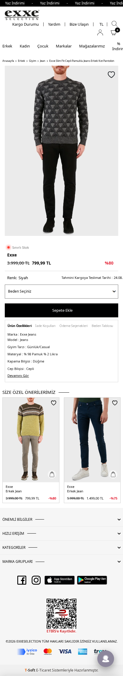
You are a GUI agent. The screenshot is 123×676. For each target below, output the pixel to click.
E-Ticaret (43, 670)
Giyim (32, 61)
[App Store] (59, 582)
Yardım (54, 24)
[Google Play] (92, 582)
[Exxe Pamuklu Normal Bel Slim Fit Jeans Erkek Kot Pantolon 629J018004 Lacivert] (92, 440)
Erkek (7, 46)
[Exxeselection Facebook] (22, 582)
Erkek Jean (14, 491)
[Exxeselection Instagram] (36, 582)
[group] (61, 151)
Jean (42, 61)
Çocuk (42, 46)
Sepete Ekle (62, 310)
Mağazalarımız (92, 46)
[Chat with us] (105, 658)
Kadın (25, 46)
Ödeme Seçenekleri (73, 326)
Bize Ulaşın (79, 24)
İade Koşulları (45, 326)
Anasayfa (8, 61)
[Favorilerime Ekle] (53, 402)
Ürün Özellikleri (19, 326)
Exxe (12, 255)
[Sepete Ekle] (52, 474)
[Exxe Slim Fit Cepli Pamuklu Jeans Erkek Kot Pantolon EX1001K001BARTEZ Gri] (31, 440)
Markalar (64, 46)
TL (101, 24)
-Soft (30, 670)
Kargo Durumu (25, 24)
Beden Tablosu (102, 326)
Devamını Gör (18, 376)
